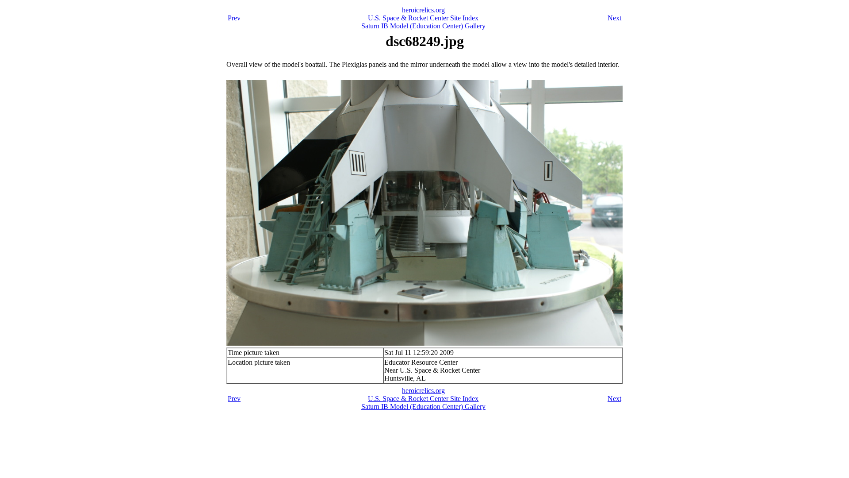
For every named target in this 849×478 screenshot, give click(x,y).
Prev (234, 18)
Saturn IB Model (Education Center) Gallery (423, 26)
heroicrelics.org (423, 10)
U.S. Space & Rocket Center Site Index (423, 18)
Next (614, 18)
